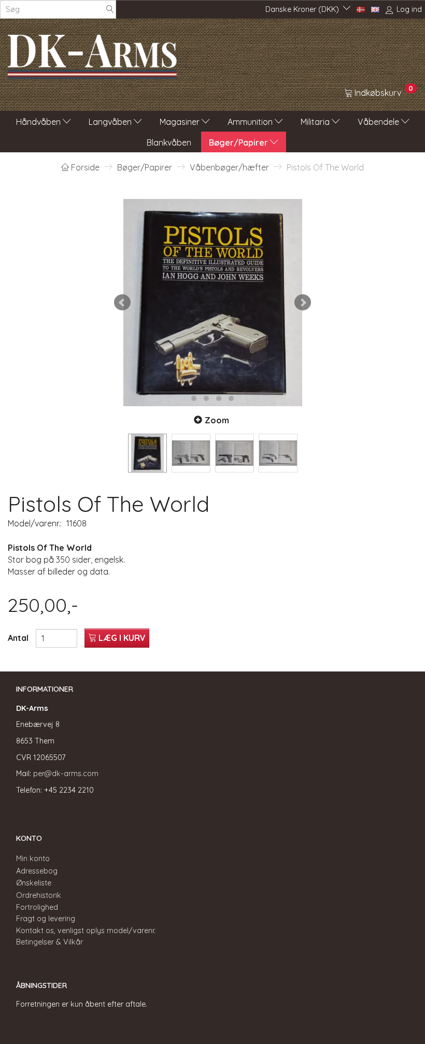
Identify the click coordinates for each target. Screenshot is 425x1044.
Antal (19, 638)
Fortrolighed (37, 907)
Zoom (217, 420)
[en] (375, 9)
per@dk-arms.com (65, 773)
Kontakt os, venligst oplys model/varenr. (85, 930)
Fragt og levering (45, 918)
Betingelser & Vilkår (49, 942)
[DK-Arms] (92, 53)
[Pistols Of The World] (212, 302)
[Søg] (110, 9)
